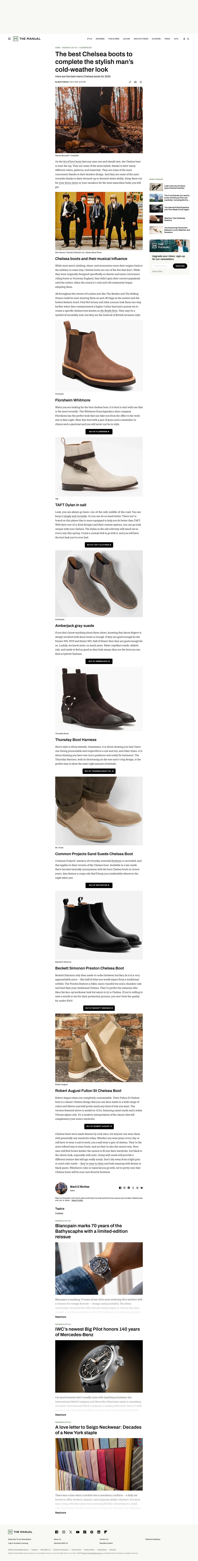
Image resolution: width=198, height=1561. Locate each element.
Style (89, 38)
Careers (34, 1549)
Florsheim (59, 394)
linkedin (129, 1188)
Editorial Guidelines (152, 1539)
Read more (60, 1317)
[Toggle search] (188, 39)
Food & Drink (113, 38)
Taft (56, 498)
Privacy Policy (157, 271)
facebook (120, 1188)
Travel (167, 38)
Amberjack (59, 619)
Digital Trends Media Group (18, 1549)
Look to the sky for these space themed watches (174, 187)
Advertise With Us (61, 1543)
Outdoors (156, 38)
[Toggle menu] (9, 39)
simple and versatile (75, 516)
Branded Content (106, 1543)
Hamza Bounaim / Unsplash (67, 155)
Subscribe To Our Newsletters (19, 1539)
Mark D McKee (63, 82)
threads (137, 1188)
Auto (176, 38)
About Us (57, 1539)
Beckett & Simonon (63, 962)
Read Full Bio (77, 1200)
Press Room (102, 1549)
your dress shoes (68, 182)
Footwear (59, 1213)
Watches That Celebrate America (174, 219)
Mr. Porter (59, 847)
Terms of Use (76, 1549)
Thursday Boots (62, 733)
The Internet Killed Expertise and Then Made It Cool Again (176, 208)
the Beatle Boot (108, 310)
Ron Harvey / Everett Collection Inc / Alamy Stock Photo (78, 252)
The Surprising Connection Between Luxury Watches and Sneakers (177, 230)
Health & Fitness (141, 38)
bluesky (142, 1188)
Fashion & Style (63, 1220)
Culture (126, 38)
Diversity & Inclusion (60, 1549)
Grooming (100, 38)
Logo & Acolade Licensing (18, 1543)
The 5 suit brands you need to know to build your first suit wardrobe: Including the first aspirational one (177, 199)
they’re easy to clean (92, 1163)
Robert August (61, 1084)
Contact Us (104, 1539)
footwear (117, 860)
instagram (124, 1188)
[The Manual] (27, 38)
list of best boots (72, 161)
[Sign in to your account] (184, 39)
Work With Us (45, 1549)
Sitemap (113, 1549)
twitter (133, 1188)
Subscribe (180, 266)
